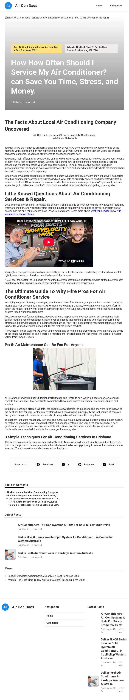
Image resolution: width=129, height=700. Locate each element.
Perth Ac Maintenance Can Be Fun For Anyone (33, 502)
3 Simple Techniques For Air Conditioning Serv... (35, 505)
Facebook (48, 464)
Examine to (31, 283)
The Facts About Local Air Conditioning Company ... (33, 492)
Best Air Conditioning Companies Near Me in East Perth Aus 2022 (44, 575)
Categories (116, 5)
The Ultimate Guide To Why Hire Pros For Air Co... (34, 498)
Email (112, 464)
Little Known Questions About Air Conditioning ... (33, 495)
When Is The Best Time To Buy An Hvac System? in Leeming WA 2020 (46, 579)
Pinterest (89, 464)
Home (99, 5)
